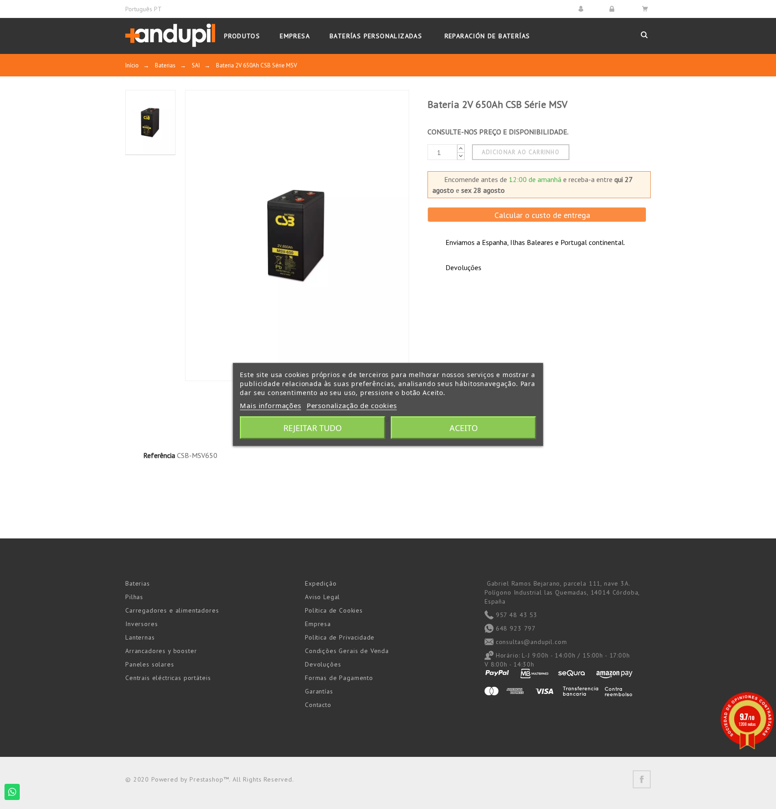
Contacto (318, 705)
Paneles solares (149, 664)
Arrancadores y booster (161, 651)
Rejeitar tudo (312, 427)
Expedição (321, 583)
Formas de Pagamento (339, 678)
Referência (159, 455)
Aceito (464, 427)
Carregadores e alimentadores (172, 610)
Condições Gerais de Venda (347, 651)
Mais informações (270, 405)
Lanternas (140, 637)
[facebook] (642, 779)
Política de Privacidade (340, 637)
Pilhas (134, 597)
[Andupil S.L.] (170, 35)
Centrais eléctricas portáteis (168, 678)
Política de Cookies (334, 610)
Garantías (319, 691)
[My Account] (582, 9)
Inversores (141, 624)
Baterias (137, 583)
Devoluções (323, 664)
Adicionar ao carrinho (521, 152)
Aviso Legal (322, 597)
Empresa (318, 624)
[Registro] (613, 9)
